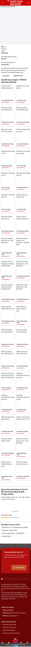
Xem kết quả (18, 76)
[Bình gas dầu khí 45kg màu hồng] (8, 445)
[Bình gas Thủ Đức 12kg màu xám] (8, 222)
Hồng (4, 62)
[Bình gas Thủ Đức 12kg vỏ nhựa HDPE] (23, 357)
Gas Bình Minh (5, 68)
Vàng (8, 62)
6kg (15, 57)
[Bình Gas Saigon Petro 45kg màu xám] (23, 468)
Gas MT (3, 70)
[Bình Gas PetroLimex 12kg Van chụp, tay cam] (23, 423)
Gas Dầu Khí (13, 68)
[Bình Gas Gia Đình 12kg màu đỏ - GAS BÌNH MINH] (23, 291)
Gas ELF (19, 68)
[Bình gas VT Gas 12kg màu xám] (8, 201)
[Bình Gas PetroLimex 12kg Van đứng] (8, 423)
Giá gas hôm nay (6, 527)
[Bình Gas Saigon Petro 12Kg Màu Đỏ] (23, 336)
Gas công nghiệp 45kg (8, 533)
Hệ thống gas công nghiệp (20, 527)
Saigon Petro (19, 72)
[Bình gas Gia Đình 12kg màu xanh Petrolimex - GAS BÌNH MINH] (23, 244)
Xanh (13, 62)
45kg (9, 57)
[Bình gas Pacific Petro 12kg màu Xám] (8, 114)
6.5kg (12, 57)
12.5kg (3, 57)
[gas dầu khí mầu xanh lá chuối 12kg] (8, 135)
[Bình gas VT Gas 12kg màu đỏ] (8, 179)
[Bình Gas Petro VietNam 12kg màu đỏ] (23, 222)
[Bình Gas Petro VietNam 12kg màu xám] (8, 312)
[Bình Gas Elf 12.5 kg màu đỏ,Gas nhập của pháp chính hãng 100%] (8, 379)
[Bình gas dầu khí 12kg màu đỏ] (8, 157)
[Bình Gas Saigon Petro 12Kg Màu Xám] (8, 336)
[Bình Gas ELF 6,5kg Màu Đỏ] (23, 92)
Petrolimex (4, 72)
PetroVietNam (12, 72)
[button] (2, 3)
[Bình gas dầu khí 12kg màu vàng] (23, 135)
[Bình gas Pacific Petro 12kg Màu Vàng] (23, 114)
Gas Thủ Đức (10, 70)
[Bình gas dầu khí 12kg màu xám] (23, 179)
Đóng (2, 51)
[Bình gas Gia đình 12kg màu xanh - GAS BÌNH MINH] (8, 244)
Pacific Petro (21, 70)
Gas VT (16, 70)
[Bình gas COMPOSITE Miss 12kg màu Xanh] (23, 379)
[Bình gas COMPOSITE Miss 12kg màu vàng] (8, 401)
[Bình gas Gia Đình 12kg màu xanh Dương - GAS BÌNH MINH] (8, 267)
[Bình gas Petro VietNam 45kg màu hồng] (8, 468)
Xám (11, 62)
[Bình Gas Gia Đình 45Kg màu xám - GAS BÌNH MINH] (23, 445)
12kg (6, 57)
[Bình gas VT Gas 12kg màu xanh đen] (23, 157)
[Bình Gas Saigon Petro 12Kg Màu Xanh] (8, 357)
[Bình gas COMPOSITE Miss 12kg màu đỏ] (23, 401)
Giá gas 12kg (13, 530)
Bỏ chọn (6, 76)
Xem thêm (15, 511)
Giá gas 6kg (5, 530)
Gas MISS (25, 68)
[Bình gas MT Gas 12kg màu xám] (23, 201)
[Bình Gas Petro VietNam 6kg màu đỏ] (8, 92)
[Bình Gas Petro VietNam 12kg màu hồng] (23, 312)
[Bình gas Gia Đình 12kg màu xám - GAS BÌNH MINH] (23, 267)
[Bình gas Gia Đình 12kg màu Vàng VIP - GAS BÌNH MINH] (8, 291)
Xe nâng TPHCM (6, 536)
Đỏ (2, 62)
